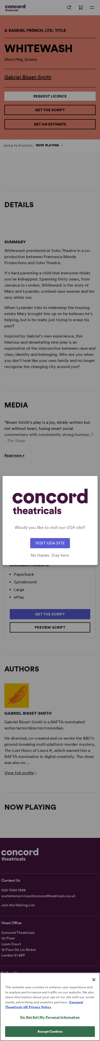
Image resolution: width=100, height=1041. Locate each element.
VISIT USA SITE (50, 543)
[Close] (93, 979)
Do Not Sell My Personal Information (50, 1017)
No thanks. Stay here (50, 555)
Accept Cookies (50, 1031)
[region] (50, 1007)
